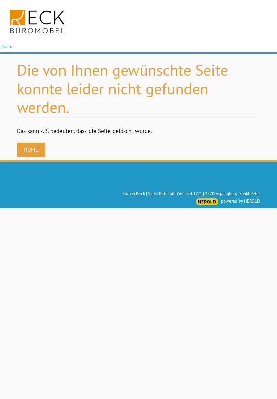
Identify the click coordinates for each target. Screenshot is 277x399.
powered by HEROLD (240, 201)
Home (7, 46)
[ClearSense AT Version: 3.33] (207, 201)
